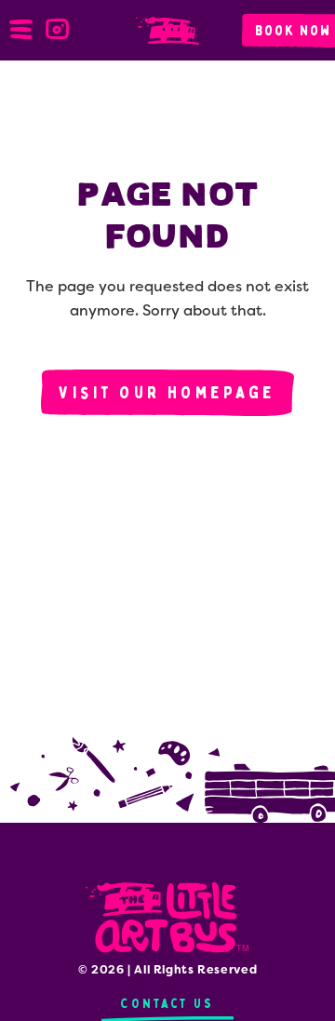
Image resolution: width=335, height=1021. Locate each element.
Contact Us (167, 1004)
